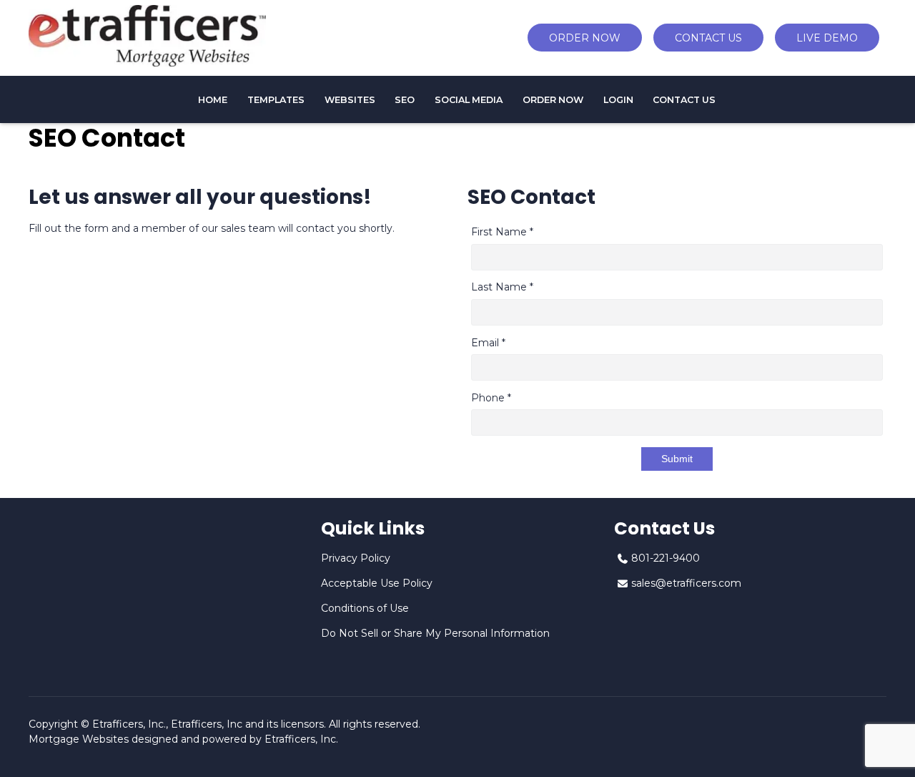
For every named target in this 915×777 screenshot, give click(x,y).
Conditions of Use (365, 608)
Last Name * (502, 286)
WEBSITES (350, 99)
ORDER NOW (584, 37)
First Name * (502, 231)
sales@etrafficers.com (686, 583)
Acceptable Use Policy (376, 583)
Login (618, 99)
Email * (488, 342)
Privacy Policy (355, 558)
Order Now (553, 99)
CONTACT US (708, 37)
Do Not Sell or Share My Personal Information (435, 633)
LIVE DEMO (827, 37)
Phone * (491, 397)
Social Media (469, 99)
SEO (405, 99)
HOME (212, 99)
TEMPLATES (276, 99)
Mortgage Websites (79, 739)
